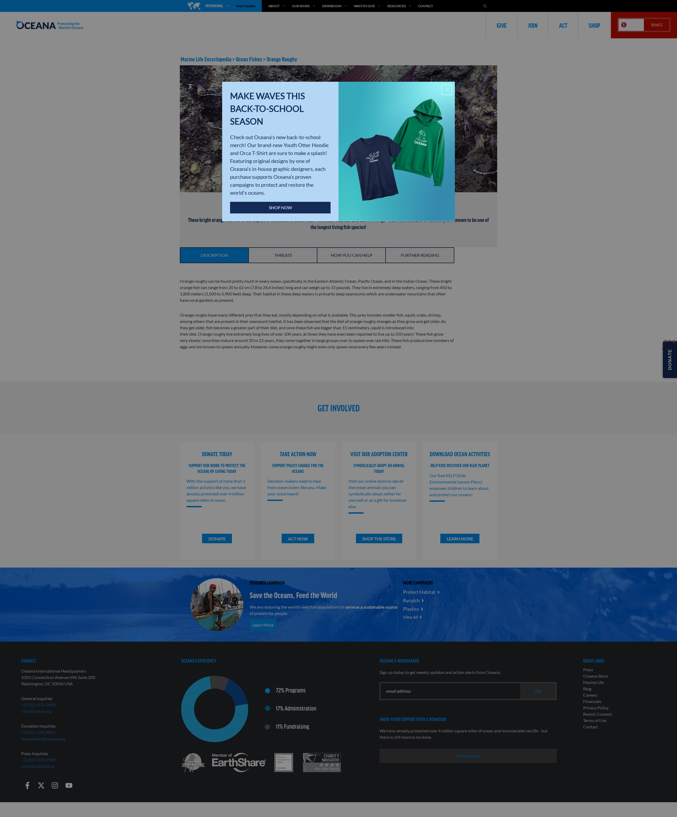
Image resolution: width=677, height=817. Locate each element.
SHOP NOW (280, 207)
